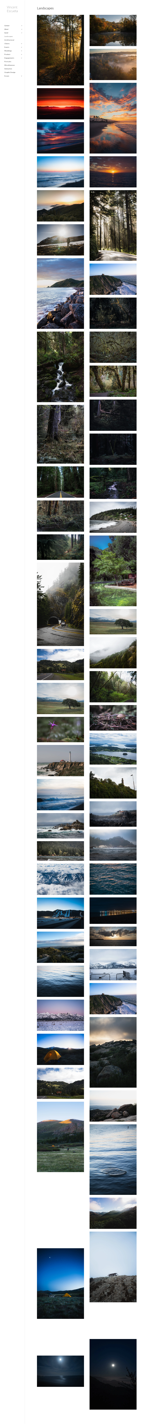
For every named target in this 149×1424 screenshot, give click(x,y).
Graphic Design (9, 72)
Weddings (8, 51)
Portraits (7, 61)
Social (6, 33)
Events (6, 47)
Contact (6, 25)
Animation (8, 69)
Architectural (9, 40)
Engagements (9, 58)
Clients (7, 43)
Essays (6, 76)
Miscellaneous (9, 65)
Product (7, 54)
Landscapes (8, 36)
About (6, 29)
